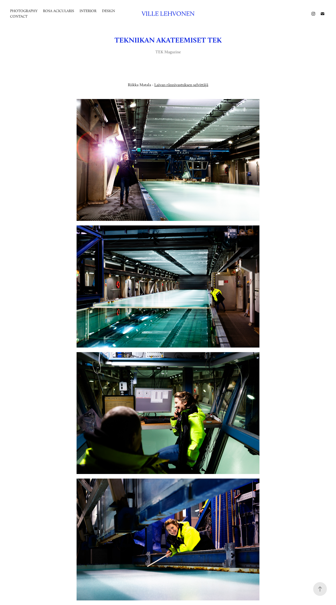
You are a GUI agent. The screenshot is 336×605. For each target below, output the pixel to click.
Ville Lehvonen (168, 13)
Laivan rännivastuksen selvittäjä (181, 84)
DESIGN (108, 11)
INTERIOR (88, 11)
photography (23, 11)
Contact (18, 16)
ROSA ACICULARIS (58, 11)
